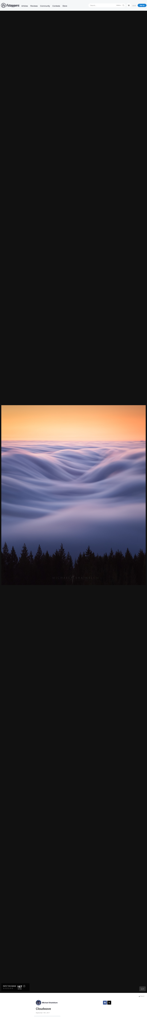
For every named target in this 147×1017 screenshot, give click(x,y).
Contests (56, 5)
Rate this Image (9, 986)
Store (65, 5)
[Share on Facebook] (105, 1003)
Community (45, 5)
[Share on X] (109, 1003)
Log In (134, 5)
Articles (24, 5)
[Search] (123, 5)
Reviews (34, 5)
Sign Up (142, 5)
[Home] (10, 5)
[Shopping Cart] (129, 5)
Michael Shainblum (50, 1002)
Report (142, 996)
